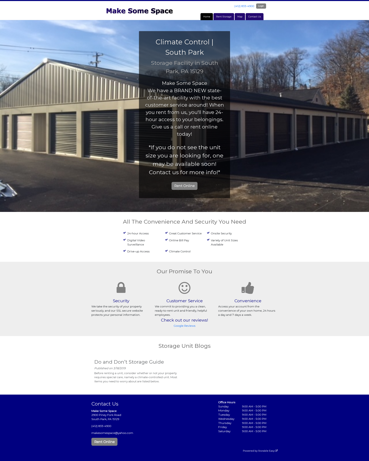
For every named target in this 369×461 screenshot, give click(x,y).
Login (261, 6)
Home (206, 16)
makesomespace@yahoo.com (112, 433)
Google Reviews (184, 325)
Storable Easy (266, 450)
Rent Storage (223, 16)
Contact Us (254, 16)
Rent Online (184, 186)
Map (239, 16)
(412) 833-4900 (244, 6)
